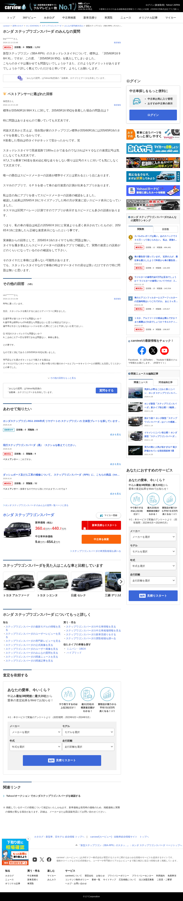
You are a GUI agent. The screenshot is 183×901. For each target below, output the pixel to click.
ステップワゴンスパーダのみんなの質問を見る (32, 652)
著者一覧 (96, 879)
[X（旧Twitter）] (42, 859)
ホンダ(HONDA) (32, 26)
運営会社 (89, 875)
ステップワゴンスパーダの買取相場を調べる (91, 638)
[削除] (28, 839)
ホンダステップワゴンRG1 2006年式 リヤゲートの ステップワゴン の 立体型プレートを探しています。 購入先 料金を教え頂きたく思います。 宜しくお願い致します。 (62, 421)
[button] (108, 515)
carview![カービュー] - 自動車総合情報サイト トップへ (119, 836)
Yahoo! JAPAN (173, 5)
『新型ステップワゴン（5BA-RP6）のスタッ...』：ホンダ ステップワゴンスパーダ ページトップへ (130, 845)
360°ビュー (29, 17)
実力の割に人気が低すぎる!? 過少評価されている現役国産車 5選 (160, 449)
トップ (11, 17)
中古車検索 (69, 17)
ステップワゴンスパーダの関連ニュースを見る (32, 656)
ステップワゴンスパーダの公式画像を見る (29, 645)
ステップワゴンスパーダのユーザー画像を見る (32, 648)
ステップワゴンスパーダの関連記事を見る (29, 660)
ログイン (150, 5)
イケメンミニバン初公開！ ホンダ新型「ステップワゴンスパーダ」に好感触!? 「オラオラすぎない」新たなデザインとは (160, 434)
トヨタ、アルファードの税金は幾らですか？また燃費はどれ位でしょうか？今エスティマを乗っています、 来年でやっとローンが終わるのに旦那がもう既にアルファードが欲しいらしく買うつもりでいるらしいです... (156, 320)
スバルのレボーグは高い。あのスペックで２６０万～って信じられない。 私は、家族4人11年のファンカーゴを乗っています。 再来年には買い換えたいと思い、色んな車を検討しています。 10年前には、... (155, 238)
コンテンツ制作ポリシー (77, 879)
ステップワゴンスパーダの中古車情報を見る (91, 626)
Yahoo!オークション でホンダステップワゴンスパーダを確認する (43, 795)
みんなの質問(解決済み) (73, 26)
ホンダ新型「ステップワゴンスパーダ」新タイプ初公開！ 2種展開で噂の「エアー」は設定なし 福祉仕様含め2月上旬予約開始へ (160, 405)
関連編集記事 (166, 382)
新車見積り (90, 17)
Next (121, 581)
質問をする (106, 390)
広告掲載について (127, 879)
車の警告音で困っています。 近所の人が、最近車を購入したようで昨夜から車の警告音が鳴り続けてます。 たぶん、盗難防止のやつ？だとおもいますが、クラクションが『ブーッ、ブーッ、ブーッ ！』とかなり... (156, 258)
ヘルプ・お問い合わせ (76, 883)
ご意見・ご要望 (164, 879)
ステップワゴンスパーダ (51, 26)
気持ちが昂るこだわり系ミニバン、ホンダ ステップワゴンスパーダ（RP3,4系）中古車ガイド (160, 391)
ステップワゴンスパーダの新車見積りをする (91, 634)
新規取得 (159, 5)
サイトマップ (109, 879)
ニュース (125, 17)
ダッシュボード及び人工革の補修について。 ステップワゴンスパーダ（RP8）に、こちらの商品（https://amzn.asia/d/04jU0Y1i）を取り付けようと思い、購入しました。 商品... (62, 474)
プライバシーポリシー (118, 875)
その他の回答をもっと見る (63, 378)
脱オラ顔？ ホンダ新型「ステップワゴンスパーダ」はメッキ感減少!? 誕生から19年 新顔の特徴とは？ (160, 420)
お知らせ (100, 875)
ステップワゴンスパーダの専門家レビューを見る (33, 640)
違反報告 (117, 43)
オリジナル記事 (148, 17)
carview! (6, 26)
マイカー (170, 17)
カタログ (49, 17)
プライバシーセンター (142, 875)
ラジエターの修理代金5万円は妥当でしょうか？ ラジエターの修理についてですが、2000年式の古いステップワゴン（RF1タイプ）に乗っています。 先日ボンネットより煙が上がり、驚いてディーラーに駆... (156, 279)
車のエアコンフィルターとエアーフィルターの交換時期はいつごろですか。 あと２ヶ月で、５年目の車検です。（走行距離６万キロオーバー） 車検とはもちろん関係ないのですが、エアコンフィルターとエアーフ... (156, 299)
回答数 (165, 229)
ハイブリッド (74, 652)
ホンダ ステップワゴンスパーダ (28, 515)
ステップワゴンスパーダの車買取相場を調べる (96, 551)
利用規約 (160, 875)
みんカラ (51, 879)
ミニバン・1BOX (76, 648)
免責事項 (172, 875)
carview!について (73, 875)
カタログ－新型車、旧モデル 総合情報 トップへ (59, 836)
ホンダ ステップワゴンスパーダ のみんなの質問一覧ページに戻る (36, 505)
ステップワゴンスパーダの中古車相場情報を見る (93, 630)
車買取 (109, 17)
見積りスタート (66, 760)
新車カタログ (18, 26)
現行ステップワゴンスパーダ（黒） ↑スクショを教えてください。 (40, 445)
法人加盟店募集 (146, 879)
